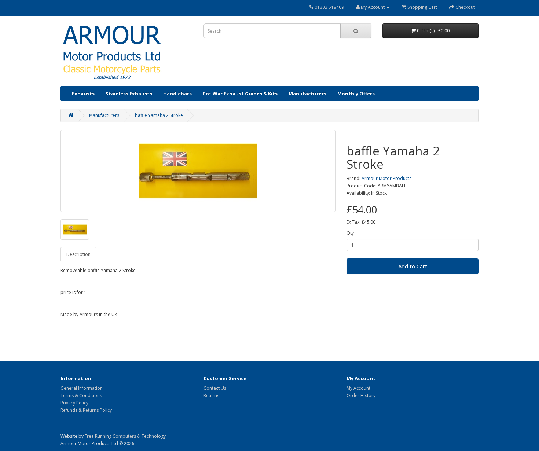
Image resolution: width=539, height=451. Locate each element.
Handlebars (177, 93)
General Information (81, 388)
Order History (360, 395)
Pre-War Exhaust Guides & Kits (240, 93)
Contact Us (214, 388)
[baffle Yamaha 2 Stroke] (198, 171)
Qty (350, 233)
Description (78, 254)
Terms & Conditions (81, 395)
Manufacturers (307, 93)
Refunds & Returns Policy (86, 410)
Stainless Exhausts (129, 93)
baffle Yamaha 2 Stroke (159, 115)
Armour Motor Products (386, 178)
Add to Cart (412, 266)
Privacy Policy (74, 403)
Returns (211, 395)
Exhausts (83, 93)
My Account (358, 388)
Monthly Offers (356, 93)
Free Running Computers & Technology (125, 436)
